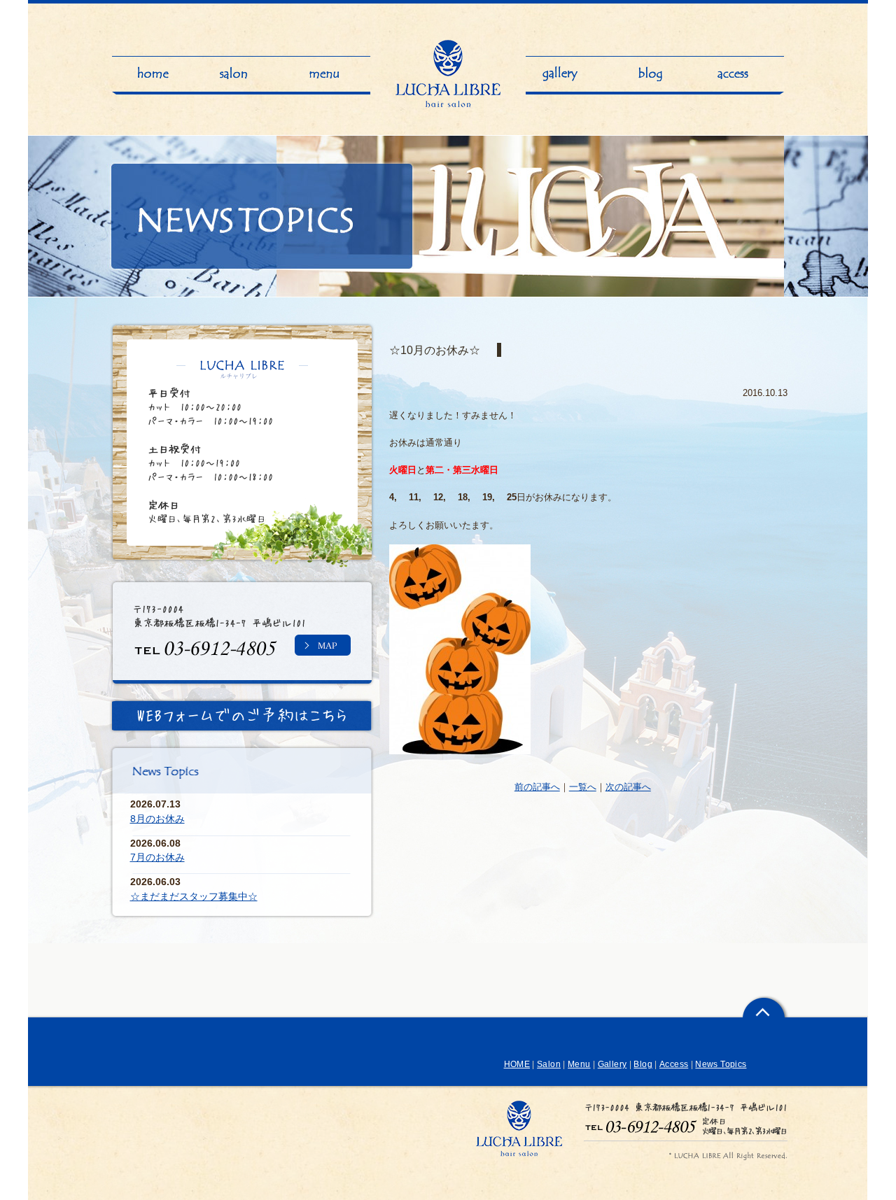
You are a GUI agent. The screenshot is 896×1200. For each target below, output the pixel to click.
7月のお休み (157, 857)
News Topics (720, 1064)
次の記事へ (628, 787)
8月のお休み (157, 818)
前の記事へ (537, 787)
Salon (549, 1064)
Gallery (612, 1064)
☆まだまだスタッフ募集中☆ (194, 896)
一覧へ (582, 787)
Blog (643, 1064)
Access (673, 1064)
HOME (517, 1064)
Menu (579, 1064)
